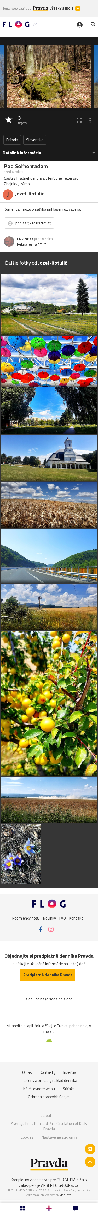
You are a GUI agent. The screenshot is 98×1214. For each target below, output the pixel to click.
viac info (65, 1194)
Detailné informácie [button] (22, 153)
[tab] (49, 150)
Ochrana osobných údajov (49, 1096)
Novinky (49, 918)
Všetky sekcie (62, 8)
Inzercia (69, 1072)
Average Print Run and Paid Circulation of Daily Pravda (49, 1126)
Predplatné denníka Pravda (47, 975)
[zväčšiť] (79, 120)
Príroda (12, 140)
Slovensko (34, 140)
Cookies (27, 1137)
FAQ (62, 918)
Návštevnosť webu (39, 1088)
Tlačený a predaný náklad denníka (49, 1080)
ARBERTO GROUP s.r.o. (60, 1185)
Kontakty (47, 1072)
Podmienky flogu (26, 918)
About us (49, 1115)
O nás (27, 1072)
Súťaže (69, 1088)
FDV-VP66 (25, 238)
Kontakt (76, 918)
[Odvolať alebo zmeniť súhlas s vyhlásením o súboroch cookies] (90, 1149)
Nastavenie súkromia (59, 1137)
